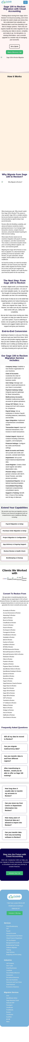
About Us (7, 1033)
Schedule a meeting (14, 913)
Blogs (13, 1033)
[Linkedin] (10, 917)
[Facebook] (13, 917)
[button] (1, 579)
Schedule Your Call (14, 873)
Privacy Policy (20, 1033)
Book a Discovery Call (14, 52)
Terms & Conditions (14, 1036)
